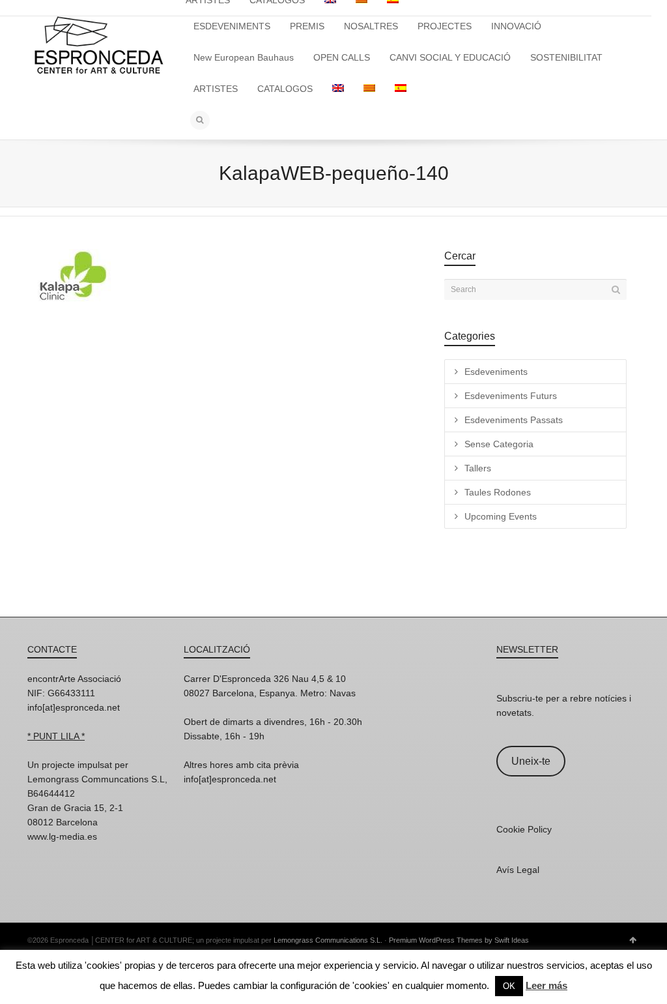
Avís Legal (517, 869)
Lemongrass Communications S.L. (328, 940)
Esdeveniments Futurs (510, 396)
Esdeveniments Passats (513, 420)
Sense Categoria (498, 444)
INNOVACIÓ (516, 26)
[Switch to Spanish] (400, 88)
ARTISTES (215, 88)
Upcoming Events (500, 516)
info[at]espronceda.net (73, 707)
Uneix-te (530, 761)
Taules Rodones (497, 492)
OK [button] (509, 986)
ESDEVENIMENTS (231, 26)
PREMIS (307, 26)
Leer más (546, 985)
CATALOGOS (285, 88)
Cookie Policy (524, 829)
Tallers (477, 468)
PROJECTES (445, 26)
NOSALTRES (371, 26)
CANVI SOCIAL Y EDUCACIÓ (450, 57)
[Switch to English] (338, 88)
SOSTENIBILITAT (566, 57)
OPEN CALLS (341, 57)
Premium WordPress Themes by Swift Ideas (459, 940)
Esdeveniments (496, 371)
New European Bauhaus (243, 57)
